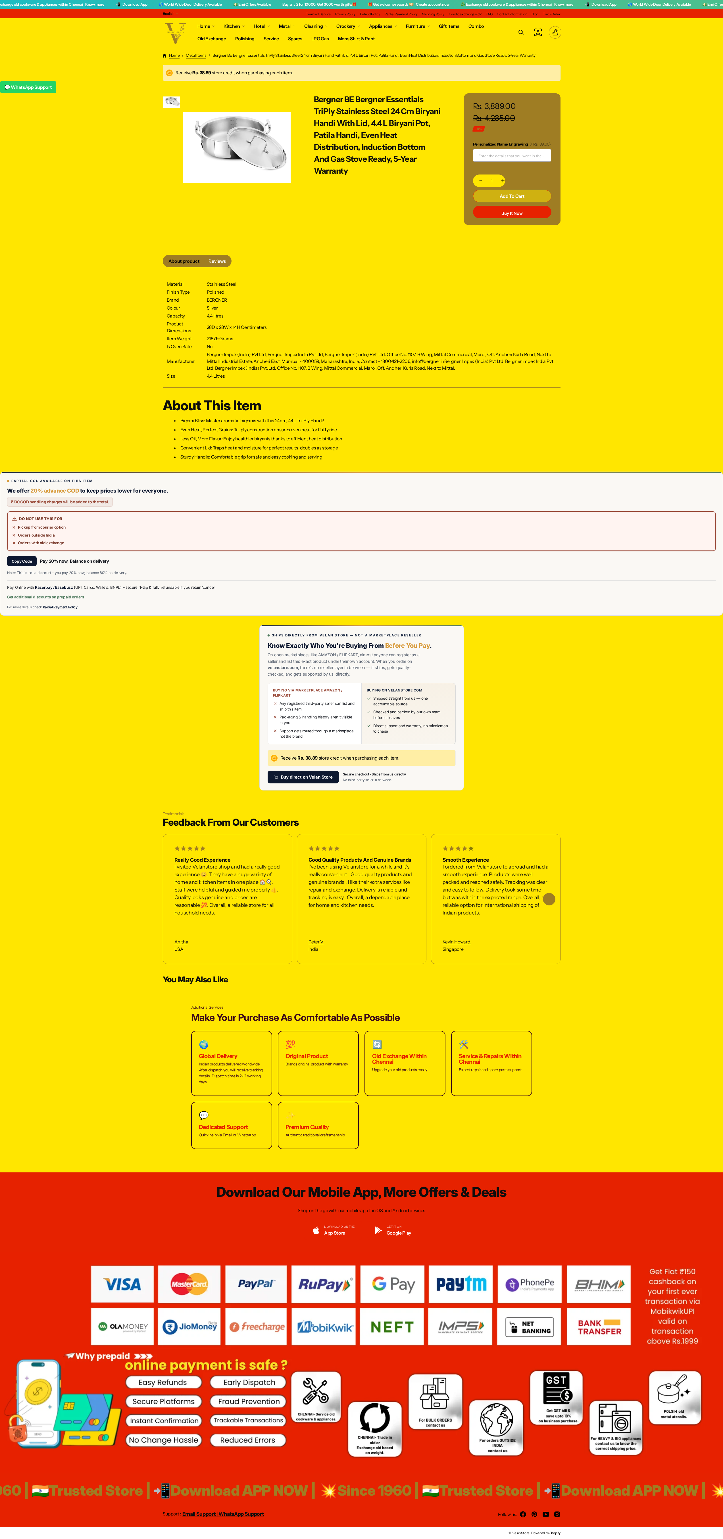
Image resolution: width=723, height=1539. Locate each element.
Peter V (316, 942)
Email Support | (200, 1514)
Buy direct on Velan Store (307, 777)
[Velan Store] (176, 32)
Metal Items (196, 55)
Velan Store (520, 1533)
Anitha (181, 942)
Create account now (374, 4)
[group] (171, 102)
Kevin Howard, (457, 942)
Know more (37, 4)
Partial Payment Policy (60, 607)
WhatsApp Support (241, 1514)
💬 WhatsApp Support (28, 87)
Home (174, 55)
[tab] (184, 261)
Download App (77, 4)
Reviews (217, 261)
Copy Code (22, 561)
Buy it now (512, 213)
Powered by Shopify (545, 1533)
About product (184, 261)
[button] (521, 32)
